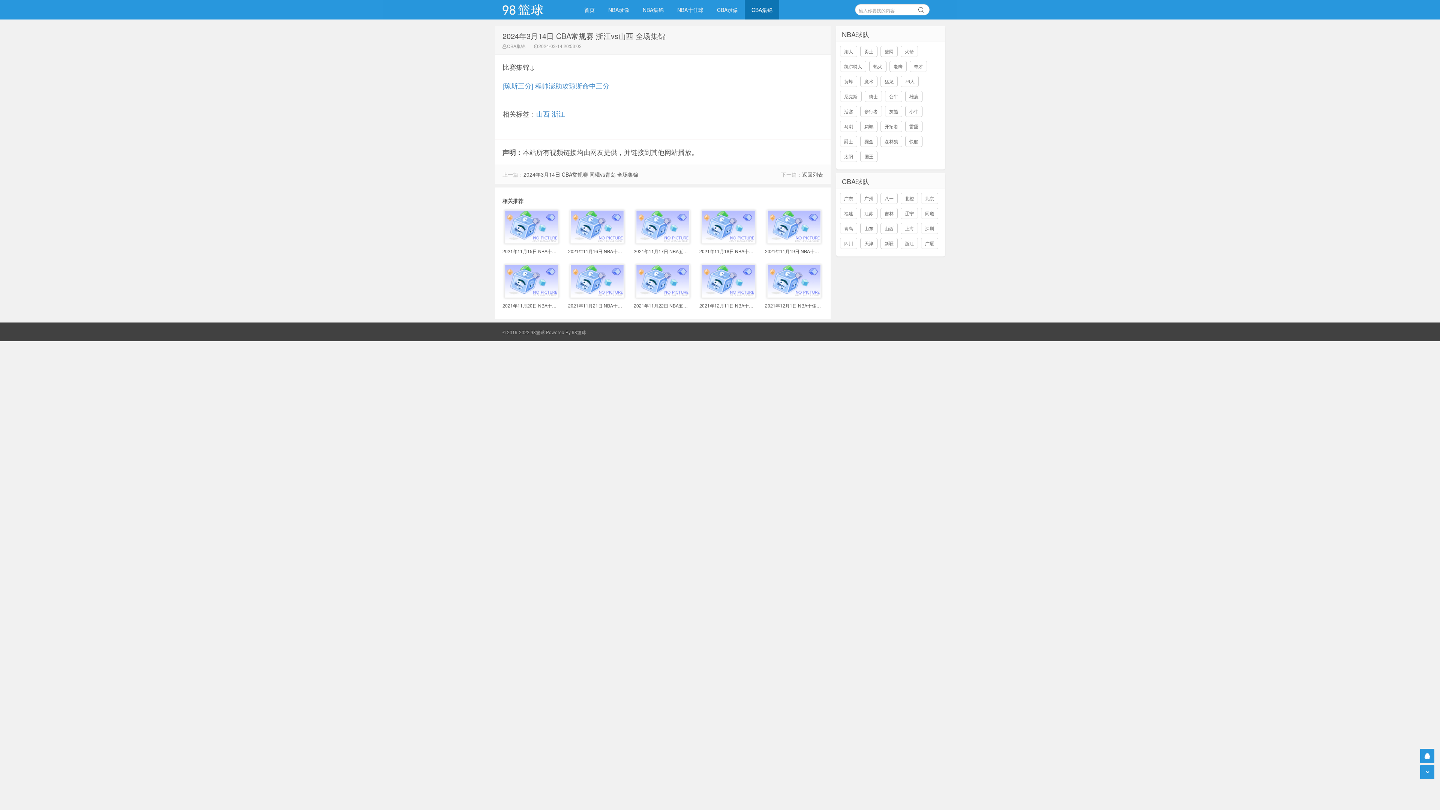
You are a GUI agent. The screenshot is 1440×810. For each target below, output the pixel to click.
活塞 (848, 111)
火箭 (909, 51)
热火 (877, 66)
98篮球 (579, 332)
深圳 (929, 228)
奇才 (918, 66)
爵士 (848, 141)
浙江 (558, 113)
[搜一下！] (921, 8)
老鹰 (898, 66)
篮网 (889, 51)
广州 (868, 198)
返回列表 (812, 174)
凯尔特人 (853, 66)
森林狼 (891, 141)
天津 (868, 243)
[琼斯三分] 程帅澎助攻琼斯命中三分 (555, 85)
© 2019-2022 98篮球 (523, 332)
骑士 (873, 96)
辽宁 (909, 213)
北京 (929, 198)
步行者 (871, 111)
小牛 (913, 111)
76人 (910, 81)
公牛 (893, 96)
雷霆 (913, 126)
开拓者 (891, 126)
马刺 (848, 126)
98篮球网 (532, 10)
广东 (848, 198)
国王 (868, 156)
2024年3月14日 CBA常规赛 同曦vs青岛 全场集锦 (581, 174)
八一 (889, 198)
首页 (589, 10)
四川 (848, 243)
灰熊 (893, 111)
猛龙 (889, 81)
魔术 (868, 81)
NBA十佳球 (690, 10)
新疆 (889, 243)
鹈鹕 (868, 126)
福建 (848, 213)
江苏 (868, 213)
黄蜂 (848, 81)
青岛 (848, 228)
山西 (543, 113)
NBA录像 (618, 10)
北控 (909, 198)
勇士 (868, 51)
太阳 (848, 156)
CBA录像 (727, 10)
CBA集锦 (762, 10)
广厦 (929, 243)
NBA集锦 (653, 10)
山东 (868, 228)
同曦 (929, 213)
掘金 (868, 141)
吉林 (889, 213)
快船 (913, 141)
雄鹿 (913, 96)
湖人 (848, 51)
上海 (909, 228)
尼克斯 (851, 96)
